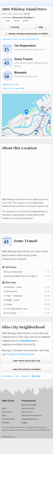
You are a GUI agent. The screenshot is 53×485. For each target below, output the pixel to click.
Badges (25, 423)
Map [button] (41, 27)
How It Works (7, 412)
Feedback (5, 423)
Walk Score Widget (29, 405)
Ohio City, (7, 13)
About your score (11, 84)
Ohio (17, 376)
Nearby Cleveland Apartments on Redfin (28, 34)
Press (4, 416)
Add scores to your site (13, 88)
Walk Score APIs (28, 408)
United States (7, 376)
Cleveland (17, 13)
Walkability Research (30, 419)
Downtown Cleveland (23, 17)
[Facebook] (7, 404)
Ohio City (36, 376)
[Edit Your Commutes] (34, 17)
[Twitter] (3, 404)
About (4, 408)
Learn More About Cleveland (26, 369)
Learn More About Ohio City (26, 361)
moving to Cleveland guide (20, 354)
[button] (26, 112)
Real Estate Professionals (31, 416)
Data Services (27, 412)
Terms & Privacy (8, 419)
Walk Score (8, 400)
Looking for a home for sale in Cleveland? (19, 39)
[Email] (12, 404)
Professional (29, 400)
